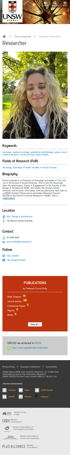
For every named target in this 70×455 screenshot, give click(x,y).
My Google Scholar (16, 259)
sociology (6, 152)
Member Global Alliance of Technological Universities (23, 428)
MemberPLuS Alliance (32, 446)
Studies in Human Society (44, 167)
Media (11, 314)
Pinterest (27, 396)
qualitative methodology (42, 152)
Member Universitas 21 (16, 421)
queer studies (42, 154)
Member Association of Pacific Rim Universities (29, 437)
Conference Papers (17, 305)
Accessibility (51, 367)
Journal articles (16, 301)
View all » (35, 324)
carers (57, 152)
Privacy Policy (8, 367)
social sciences (27, 154)
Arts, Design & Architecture (19, 216)
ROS (38, 343)
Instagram (45, 396)
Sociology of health (22, 167)
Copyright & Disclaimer (30, 367)
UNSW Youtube (47, 390)
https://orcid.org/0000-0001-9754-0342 (29, 347)
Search (55, 5)
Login (45, 5)
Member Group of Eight (20, 413)
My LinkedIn (13, 255)
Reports (12, 310)
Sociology (7, 167)
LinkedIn (11, 396)
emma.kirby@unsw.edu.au (19, 241)
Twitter (26, 390)
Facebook (12, 390)
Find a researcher (22, 36)
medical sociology (21, 152)
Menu (65, 5)
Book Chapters (16, 296)
